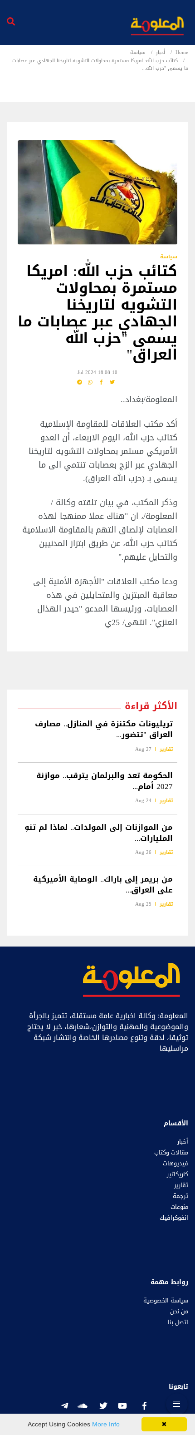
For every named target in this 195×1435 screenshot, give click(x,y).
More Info (106, 1424)
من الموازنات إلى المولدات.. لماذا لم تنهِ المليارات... (98, 832)
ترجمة (180, 1196)
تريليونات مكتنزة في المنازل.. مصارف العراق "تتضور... (104, 729)
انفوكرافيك (174, 1218)
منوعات (179, 1207)
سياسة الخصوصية (165, 1300)
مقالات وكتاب (171, 1152)
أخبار (160, 52)
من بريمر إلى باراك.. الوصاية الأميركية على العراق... (103, 884)
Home (182, 52)
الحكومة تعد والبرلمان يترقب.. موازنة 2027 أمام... (104, 781)
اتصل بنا (178, 1322)
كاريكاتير (177, 1174)
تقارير (166, 749)
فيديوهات (175, 1163)
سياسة (138, 52)
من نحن (179, 1311)
